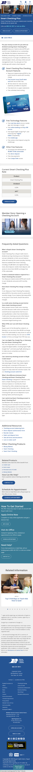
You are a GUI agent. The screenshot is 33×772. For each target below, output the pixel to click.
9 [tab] (27, 609)
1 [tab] (7, 609)
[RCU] (5, 2)
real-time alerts (16, 123)
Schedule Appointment (21, 31)
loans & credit (21, 685)
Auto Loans (7, 467)
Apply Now (6, 524)
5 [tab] (17, 609)
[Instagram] (11, 738)
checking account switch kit (13, 372)
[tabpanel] (16, 592)
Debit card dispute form (11, 435)
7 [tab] (22, 609)
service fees (19, 650)
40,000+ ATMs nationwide (16, 151)
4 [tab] (15, 609)
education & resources (23, 694)
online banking (15, 127)
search (21, 4)
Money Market (8, 446)
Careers (4, 694)
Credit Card (7, 465)
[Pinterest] (19, 738)
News (3, 692)
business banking (22, 690)
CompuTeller (15, 158)
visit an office (21, 26)
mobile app (14, 138)
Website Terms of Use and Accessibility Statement (7, 705)
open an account (16, 728)
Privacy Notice (5, 700)
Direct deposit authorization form (14, 430)
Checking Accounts (27, 15)
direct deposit (15, 154)
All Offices (4, 687)
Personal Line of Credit (10, 469)
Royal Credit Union (5, 15)
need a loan (16, 733)
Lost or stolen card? (10, 440)
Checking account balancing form (14, 428)
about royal (20, 692)
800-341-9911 (11, 26)
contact (10, 680)
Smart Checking (7, 379)
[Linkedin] (14, 738)
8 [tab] (24, 609)
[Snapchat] (24, 738)
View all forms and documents (13, 437)
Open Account (6, 31)
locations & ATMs (20, 680)
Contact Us (8, 483)
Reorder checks (8, 433)
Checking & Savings (16, 15)
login (25, 4)
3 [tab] (12, 609)
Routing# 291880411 (7, 709)
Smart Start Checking (10, 451)
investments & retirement (24, 687)
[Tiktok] (21, 738)
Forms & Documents (7, 696)
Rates (3, 690)
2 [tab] (10, 609)
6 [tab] (20, 609)
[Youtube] (16, 738)
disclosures (11, 650)
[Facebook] (9, 738)
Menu (30, 4)
